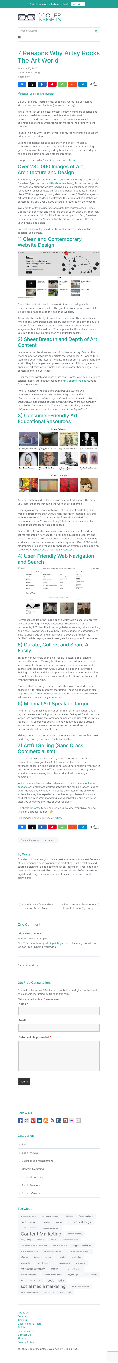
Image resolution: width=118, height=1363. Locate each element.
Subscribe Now (59, 694)
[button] (59, 667)
